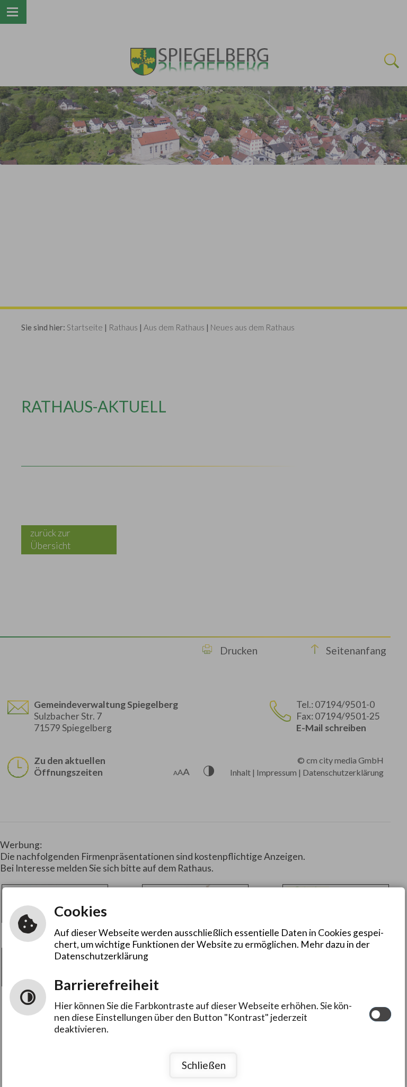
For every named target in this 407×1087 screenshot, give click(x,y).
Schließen (204, 1065)
